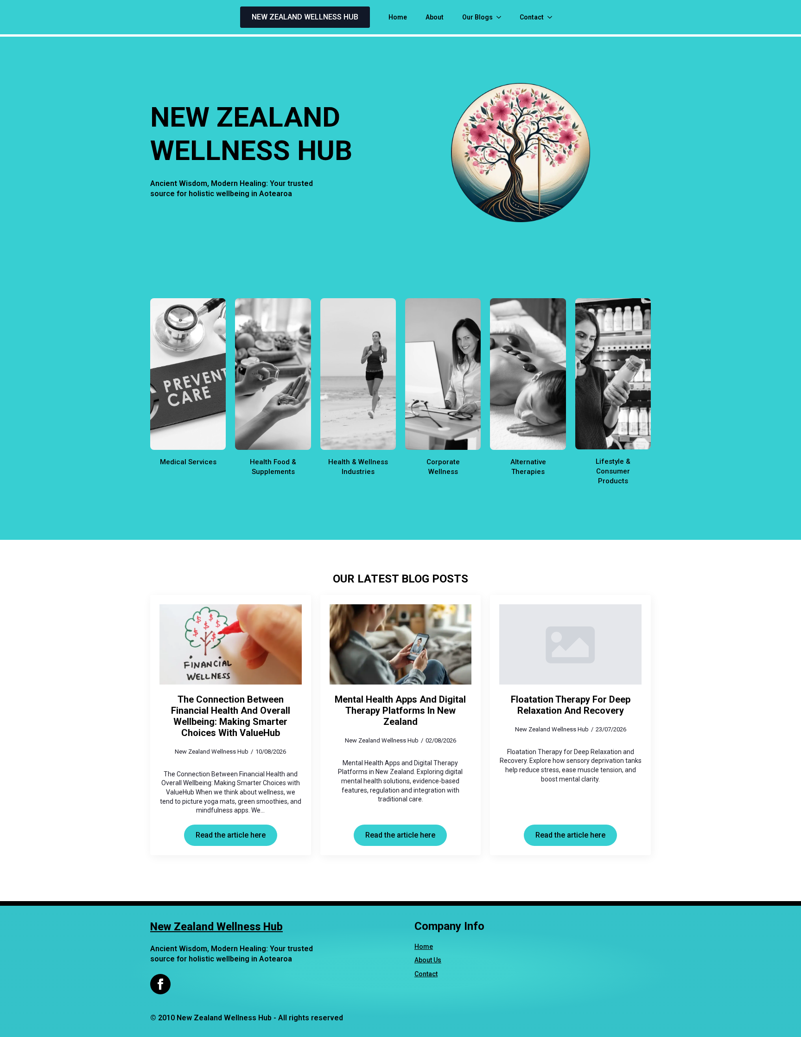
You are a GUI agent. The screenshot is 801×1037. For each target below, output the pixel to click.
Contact (532, 17)
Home (397, 17)
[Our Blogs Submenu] (501, 17)
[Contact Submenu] (552, 17)
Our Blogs (477, 17)
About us (427, 960)
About (435, 17)
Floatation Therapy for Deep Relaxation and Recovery (570, 705)
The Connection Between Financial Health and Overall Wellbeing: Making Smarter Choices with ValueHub (230, 716)
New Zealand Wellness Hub (216, 927)
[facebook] (160, 984)
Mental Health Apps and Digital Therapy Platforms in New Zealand (400, 710)
